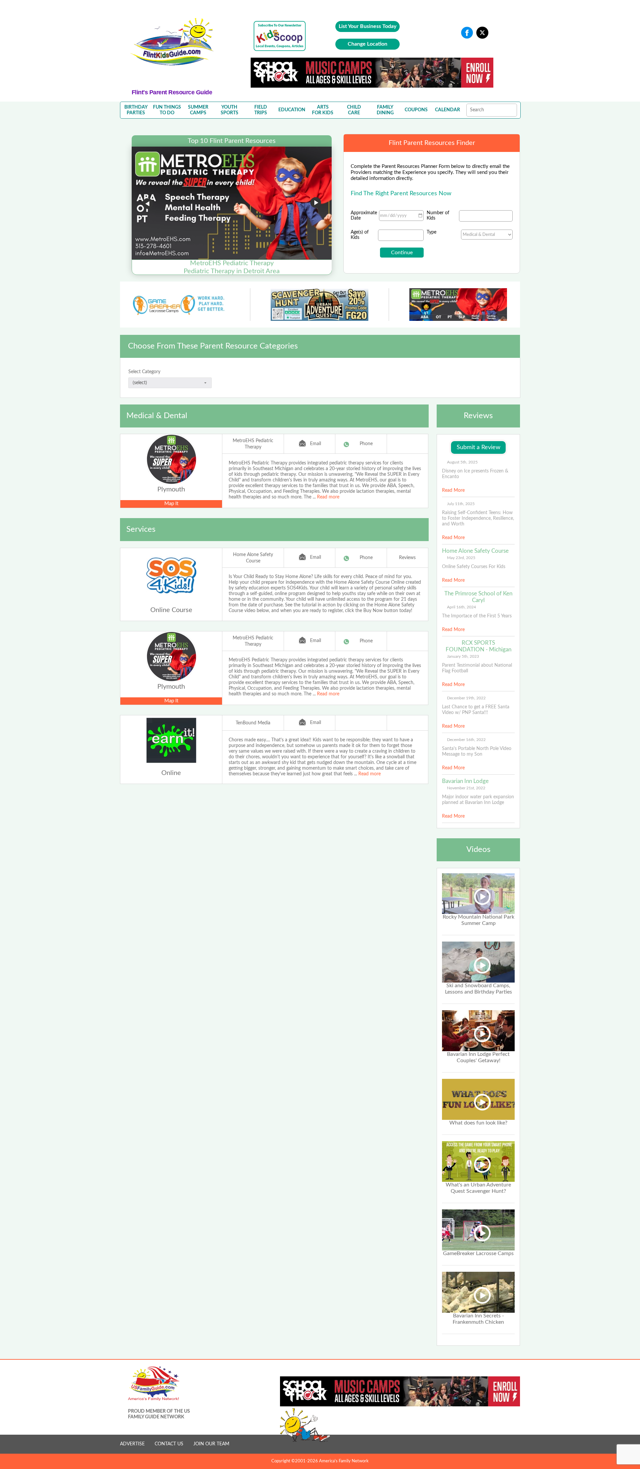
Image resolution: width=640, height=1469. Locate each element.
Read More (453, 490)
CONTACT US (169, 1444)
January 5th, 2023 (463, 656)
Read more (328, 497)
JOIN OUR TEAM (211, 1444)
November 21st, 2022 (466, 788)
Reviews (407, 557)
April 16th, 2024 (461, 607)
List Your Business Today (367, 26)
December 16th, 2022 (466, 740)
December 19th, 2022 (466, 698)
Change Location (367, 44)
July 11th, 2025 (461, 504)
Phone (366, 443)
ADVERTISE (132, 1444)
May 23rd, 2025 (461, 558)
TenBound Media (253, 723)
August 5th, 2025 (462, 462)
